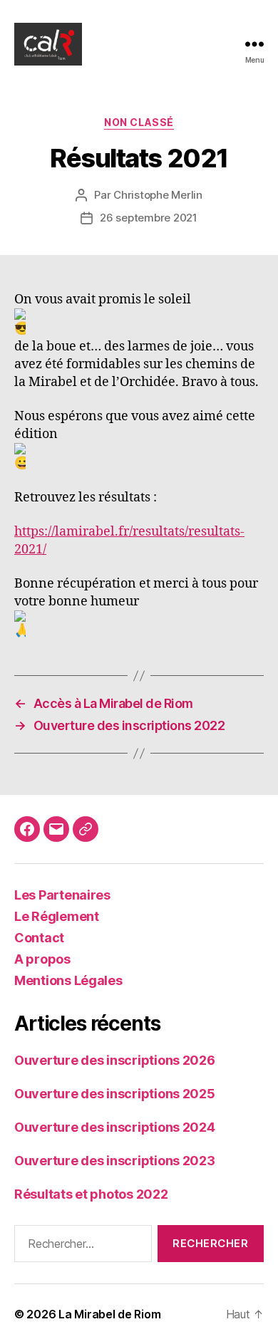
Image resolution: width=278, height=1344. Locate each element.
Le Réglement (56, 916)
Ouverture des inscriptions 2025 (114, 1093)
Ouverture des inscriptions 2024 (114, 1127)
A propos (42, 959)
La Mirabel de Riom (109, 1314)
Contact (39, 937)
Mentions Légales (68, 980)
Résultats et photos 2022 (91, 1194)
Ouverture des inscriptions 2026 (114, 1060)
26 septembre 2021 (148, 217)
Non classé (138, 122)
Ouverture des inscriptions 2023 (114, 1160)
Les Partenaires (62, 894)
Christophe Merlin (157, 195)
